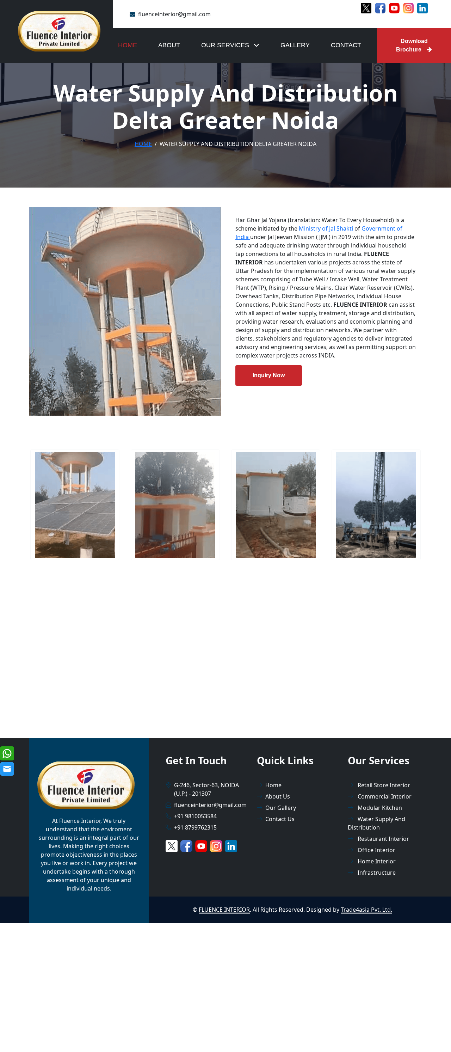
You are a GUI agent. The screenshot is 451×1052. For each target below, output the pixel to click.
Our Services (226, 45)
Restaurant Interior (382, 839)
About (169, 45)
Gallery (295, 45)
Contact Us (280, 819)
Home (127, 45)
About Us (277, 796)
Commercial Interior (384, 796)
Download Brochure (412, 45)
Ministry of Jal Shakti (326, 228)
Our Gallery (280, 808)
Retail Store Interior (383, 785)
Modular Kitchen (379, 808)
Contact (346, 45)
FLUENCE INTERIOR (224, 909)
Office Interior (375, 850)
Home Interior (376, 861)
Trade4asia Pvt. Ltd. (366, 909)
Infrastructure (376, 872)
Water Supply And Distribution (376, 823)
